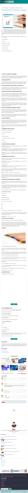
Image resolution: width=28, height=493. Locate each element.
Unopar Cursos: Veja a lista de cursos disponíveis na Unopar (21, 363)
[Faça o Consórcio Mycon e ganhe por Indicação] (5, 367)
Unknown (6, 378)
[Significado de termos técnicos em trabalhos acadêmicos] (5, 360)
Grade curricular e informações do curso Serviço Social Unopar (22, 371)
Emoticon (3, 402)
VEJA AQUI (14, 432)
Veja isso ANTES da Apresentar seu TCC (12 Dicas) (13, 363)
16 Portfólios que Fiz (3, 350)
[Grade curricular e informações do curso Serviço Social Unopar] (22, 367)
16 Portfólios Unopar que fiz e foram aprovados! (9, 436)
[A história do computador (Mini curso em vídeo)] (14, 367)
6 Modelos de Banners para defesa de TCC (9, 445)
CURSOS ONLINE (3, 461)
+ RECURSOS (2, 464)
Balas (2, 379)
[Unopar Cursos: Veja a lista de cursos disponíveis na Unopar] (22, 360)
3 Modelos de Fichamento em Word (8, 442)
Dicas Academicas (5, 12)
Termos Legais (3, 482)
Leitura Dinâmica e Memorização (5, 352)
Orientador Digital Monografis (4, 351)
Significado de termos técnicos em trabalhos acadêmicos (5, 363)
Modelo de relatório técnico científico (8, 454)
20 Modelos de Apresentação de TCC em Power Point (10, 439)
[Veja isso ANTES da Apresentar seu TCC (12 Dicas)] (14, 360)
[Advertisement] (14, 56)
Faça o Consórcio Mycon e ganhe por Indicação (5, 371)
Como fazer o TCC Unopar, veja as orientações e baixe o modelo (11, 451)
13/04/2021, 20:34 (23, 390)
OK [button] (24, 491)
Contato (2, 481)
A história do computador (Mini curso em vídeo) (13, 371)
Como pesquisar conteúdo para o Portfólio (11, 216)
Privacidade (2, 483)
